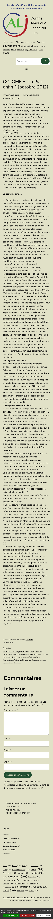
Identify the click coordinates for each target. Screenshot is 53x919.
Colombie (38, 651)
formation (41, 42)
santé (41, 50)
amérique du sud (9, 651)
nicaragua (20, 50)
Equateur (45, 654)
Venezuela (17, 663)
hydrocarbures (34, 657)
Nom (7, 738)
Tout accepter (12, 916)
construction (7, 654)
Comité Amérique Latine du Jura (18, 897)
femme (33, 42)
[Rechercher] (45, 61)
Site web (8, 762)
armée (26, 651)
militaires (32, 660)
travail (6, 53)
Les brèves (29, 639)
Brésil (25, 866)
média (13, 50)
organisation (31, 49)
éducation (22, 891)
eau (18, 41)
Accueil (6, 834)
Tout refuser (28, 916)
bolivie (16, 866)
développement (8, 42)
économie (37, 654)
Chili (32, 651)
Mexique (42, 46)
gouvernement (11, 45)
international (27, 46)
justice (36, 46)
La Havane (24, 660)
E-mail (7, 750)
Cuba (15, 654)
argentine (20, 651)
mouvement (6, 50)
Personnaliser (44, 916)
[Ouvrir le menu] (26, 69)
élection (33, 891)
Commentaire (11, 710)
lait (36, 880)
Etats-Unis (25, 42)
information (34, 877)
